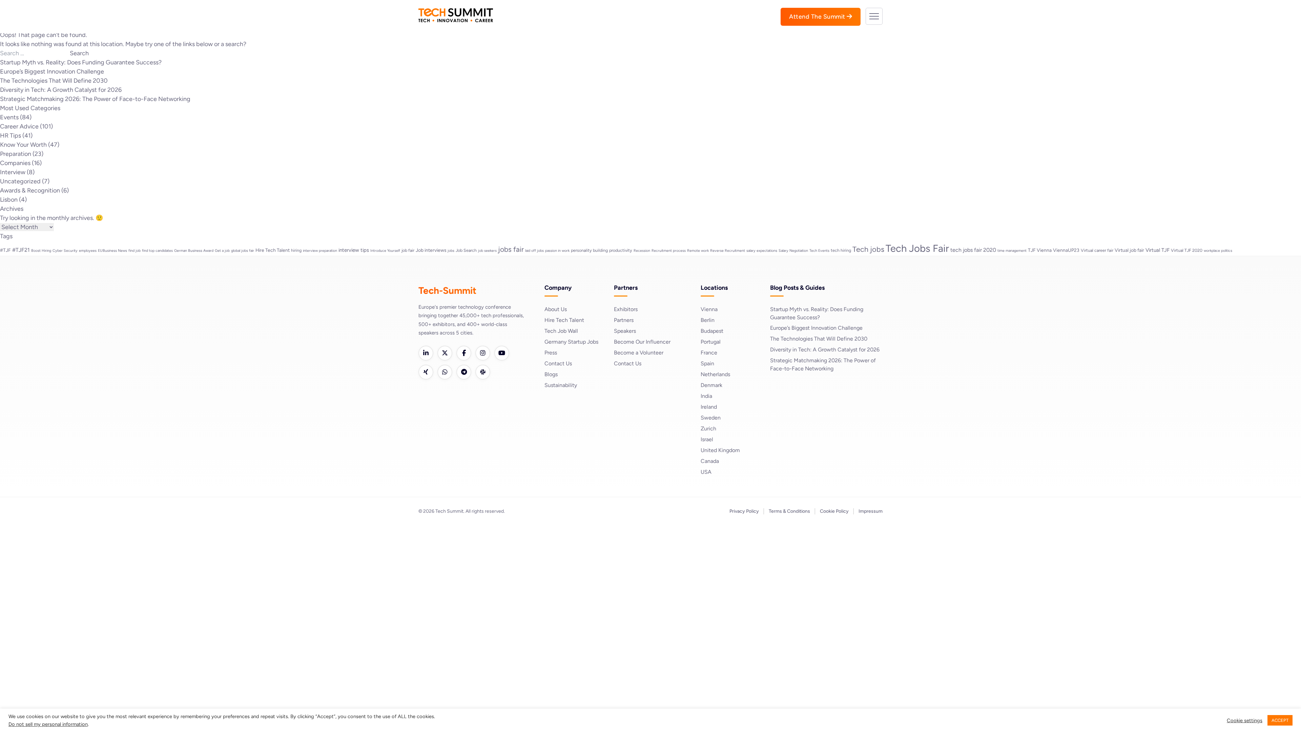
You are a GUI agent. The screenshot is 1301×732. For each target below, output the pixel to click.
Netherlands (715, 374)
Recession (642, 250)
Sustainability (560, 385)
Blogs (551, 374)
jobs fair (511, 249)
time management (1012, 250)
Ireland (709, 407)
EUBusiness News (112, 250)
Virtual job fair (1129, 250)
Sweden (711, 417)
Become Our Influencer (642, 342)
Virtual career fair (1097, 250)
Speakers (625, 331)
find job (134, 250)
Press (550, 352)
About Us (555, 309)
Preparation (15, 154)
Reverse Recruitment (727, 250)
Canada (710, 461)
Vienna (709, 309)
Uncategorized (20, 181)
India (706, 396)
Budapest (712, 331)
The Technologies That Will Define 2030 (54, 80)
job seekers (487, 250)
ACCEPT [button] (1280, 720)
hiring (296, 250)
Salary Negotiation (793, 250)
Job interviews (431, 250)
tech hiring (841, 250)
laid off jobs (534, 250)
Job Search (466, 250)
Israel (707, 439)
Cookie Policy (834, 511)
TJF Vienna (1040, 250)
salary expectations (761, 250)
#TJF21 (21, 250)
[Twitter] (444, 353)
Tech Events (819, 250)
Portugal (711, 342)
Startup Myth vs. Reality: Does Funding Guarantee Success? (81, 62)
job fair (407, 250)
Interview (12, 172)
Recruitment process (669, 250)
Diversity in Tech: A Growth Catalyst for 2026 (61, 90)
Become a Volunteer (638, 352)
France (709, 352)
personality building (589, 250)
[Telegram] (463, 372)
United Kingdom (720, 450)
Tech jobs (868, 249)
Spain (707, 363)
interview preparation (320, 250)
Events (9, 117)
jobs (451, 250)
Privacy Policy (744, 511)
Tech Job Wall (561, 331)
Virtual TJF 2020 (1186, 250)
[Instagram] (482, 353)
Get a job (222, 250)
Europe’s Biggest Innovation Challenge (52, 71)
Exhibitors (626, 309)
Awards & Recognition (30, 190)
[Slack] (482, 372)
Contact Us (558, 363)
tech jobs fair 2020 (973, 250)
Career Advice (19, 126)
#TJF (5, 250)
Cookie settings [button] (1244, 720)
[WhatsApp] (444, 372)
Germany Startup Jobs (571, 342)
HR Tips (10, 135)
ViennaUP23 (1066, 250)
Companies (15, 163)
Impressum (871, 511)
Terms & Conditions (789, 511)
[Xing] (425, 372)
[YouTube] (501, 353)
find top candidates (157, 250)
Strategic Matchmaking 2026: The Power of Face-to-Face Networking (95, 99)
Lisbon (9, 199)
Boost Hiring (41, 250)
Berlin (708, 320)
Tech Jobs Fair (917, 248)
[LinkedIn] (425, 353)
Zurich (708, 428)
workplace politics (1218, 250)
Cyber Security (65, 250)
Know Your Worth (23, 144)
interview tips (353, 250)
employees (88, 250)
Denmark (711, 385)
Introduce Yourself (385, 250)
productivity (620, 250)
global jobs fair (242, 250)
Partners (624, 320)
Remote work (698, 250)
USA (706, 472)
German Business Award (193, 250)
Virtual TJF (1157, 250)
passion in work (557, 250)
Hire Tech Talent (272, 250)
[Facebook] (463, 353)
